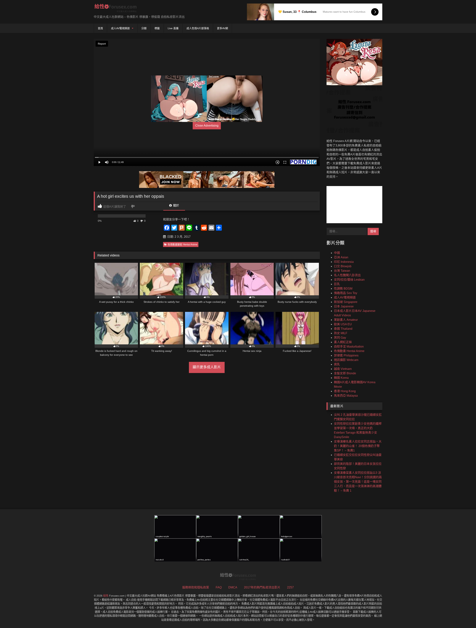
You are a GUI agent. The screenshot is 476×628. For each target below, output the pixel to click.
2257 (290, 587)
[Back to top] (464, 617)
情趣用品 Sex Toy (345, 293)
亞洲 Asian (341, 257)
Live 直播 (173, 28)
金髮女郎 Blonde (345, 373)
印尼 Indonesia (344, 261)
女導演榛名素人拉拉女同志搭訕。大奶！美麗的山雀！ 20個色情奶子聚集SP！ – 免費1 (358, 446)
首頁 (100, 28)
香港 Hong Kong (345, 391)
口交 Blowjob (342, 266)
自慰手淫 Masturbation (349, 346)
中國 (337, 252)
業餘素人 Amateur (346, 319)
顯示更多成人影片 (207, 367)
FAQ (219, 587)
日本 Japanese (344, 306)
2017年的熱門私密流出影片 (262, 587)
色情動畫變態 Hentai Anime (182, 244)
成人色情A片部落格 (197, 28)
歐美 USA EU (343, 324)
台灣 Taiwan (342, 270)
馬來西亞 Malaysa (346, 395)
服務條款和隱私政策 (195, 587)
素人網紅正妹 (343, 342)
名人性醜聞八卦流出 (347, 275)
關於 (175, 205)
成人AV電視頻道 (120, 28)
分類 (144, 28)
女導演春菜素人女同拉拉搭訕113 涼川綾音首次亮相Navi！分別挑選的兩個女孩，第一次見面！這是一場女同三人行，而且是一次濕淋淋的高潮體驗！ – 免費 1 (358, 481)
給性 (105, 595)
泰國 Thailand (343, 328)
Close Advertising (206, 125)
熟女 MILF (340, 333)
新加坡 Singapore (345, 301)
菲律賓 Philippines (346, 355)
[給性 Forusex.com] (115, 9)
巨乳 (337, 284)
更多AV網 (222, 28)
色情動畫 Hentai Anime (349, 351)
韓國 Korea (341, 377)
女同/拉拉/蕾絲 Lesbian (349, 279)
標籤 (157, 28)
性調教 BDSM (343, 288)
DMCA (232, 587)
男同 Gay (340, 337)
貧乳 (337, 364)
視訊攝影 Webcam (346, 359)
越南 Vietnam (343, 368)
